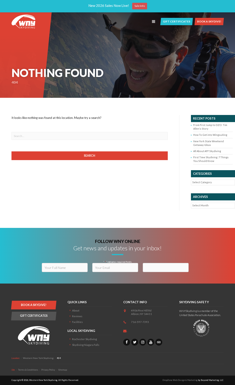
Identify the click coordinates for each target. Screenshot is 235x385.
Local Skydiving (81, 331)
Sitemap (62, 369)
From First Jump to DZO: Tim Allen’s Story (210, 126)
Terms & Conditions (28, 369)
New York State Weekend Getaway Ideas (208, 143)
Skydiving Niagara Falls (85, 344)
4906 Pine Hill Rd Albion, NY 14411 (141, 312)
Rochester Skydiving (84, 339)
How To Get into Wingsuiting (210, 134)
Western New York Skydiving (23, 22)
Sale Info (139, 6)
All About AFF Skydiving (207, 151)
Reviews (77, 316)
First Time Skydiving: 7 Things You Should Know (211, 159)
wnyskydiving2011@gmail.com (149, 330)
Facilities (77, 321)
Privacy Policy (48, 369)
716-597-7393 (140, 321)
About (75, 310)
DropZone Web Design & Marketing (180, 380)
